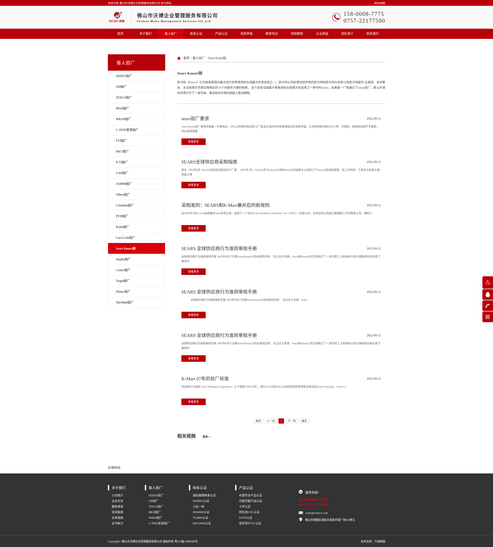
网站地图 (379, 3)
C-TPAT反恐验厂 (127, 130)
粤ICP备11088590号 (186, 541)
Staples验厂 (123, 259)
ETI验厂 (121, 140)
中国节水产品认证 (250, 495)
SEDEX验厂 (124, 76)
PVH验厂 (122, 216)
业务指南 (117, 517)
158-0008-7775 (313, 499)
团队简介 (347, 33)
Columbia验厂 (125, 205)
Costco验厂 (123, 270)
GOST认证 (245, 517)
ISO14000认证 (202, 523)
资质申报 (246, 33)
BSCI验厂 (122, 151)
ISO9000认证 (201, 512)
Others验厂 (123, 194)
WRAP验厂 (123, 119)
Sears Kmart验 (126, 248)
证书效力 (117, 523)
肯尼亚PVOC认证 (250, 523)
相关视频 (194, 436)
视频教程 (297, 33)
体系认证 (196, 33)
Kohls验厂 (122, 227)
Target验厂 (123, 280)
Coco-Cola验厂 (125, 237)
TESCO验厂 (124, 97)
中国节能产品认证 (250, 501)
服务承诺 (117, 506)
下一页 (292, 421)
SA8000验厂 (124, 183)
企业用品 (322, 33)
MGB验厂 (122, 108)
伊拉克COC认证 (249, 512)
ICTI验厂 (122, 162)
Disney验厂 (123, 291)
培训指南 (117, 512)
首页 (120, 33)
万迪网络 (379, 541)
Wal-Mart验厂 (125, 302)
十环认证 (245, 506)
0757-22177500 (313, 504)
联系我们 (372, 33)
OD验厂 (121, 86)
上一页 (271, 421)
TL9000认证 (200, 517)
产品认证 (221, 33)
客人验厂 (171, 33)
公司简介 (117, 495)
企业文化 (117, 501)
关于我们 (145, 33)
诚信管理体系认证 (204, 495)
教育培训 (272, 33)
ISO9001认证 (201, 501)
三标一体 (198, 506)
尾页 (304, 421)
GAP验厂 (122, 173)
